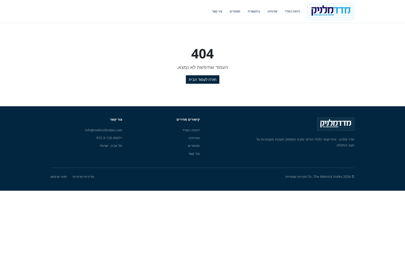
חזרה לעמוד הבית (203, 79)
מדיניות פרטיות (83, 176)
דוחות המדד (292, 11)
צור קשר (217, 11)
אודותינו (272, 11)
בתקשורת (254, 11)
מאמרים (235, 11)
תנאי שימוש (59, 176)
